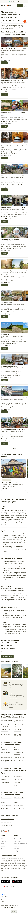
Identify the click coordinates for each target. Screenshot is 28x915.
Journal (3, 843)
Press (2, 848)
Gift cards (3, 838)
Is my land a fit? (17, 841)
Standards (16, 848)
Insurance (16, 846)
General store (4, 841)
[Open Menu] (25, 5)
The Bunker (14, 482)
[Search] (24, 21)
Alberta (10, 9)
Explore (2, 9)
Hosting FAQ (17, 851)
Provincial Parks (16, 9)
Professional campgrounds (20, 843)
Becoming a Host (18, 838)
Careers (3, 846)
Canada (6, 9)
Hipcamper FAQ (5, 851)
